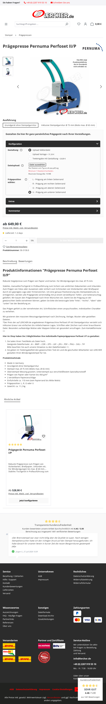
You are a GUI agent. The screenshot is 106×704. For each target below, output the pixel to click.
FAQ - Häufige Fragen (12, 615)
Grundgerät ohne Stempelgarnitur (20, 125)
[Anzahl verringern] (6, 240)
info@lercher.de (82, 658)
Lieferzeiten (8, 590)
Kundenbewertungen (12, 586)
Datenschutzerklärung (83, 576)
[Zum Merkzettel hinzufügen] (43, 436)
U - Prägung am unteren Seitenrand (49, 192)
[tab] (10, 261)
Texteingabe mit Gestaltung (49, 158)
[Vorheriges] (18, 86)
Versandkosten (54, 697)
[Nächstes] (101, 86)
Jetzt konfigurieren (28, 500)
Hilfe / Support (9, 579)
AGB (40, 576)
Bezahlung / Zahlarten (13, 576)
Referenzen (8, 622)
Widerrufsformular (82, 583)
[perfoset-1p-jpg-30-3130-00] (59, 86)
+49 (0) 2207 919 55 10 (84, 664)
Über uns (7, 626)
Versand (6, 593)
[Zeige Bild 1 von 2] (57, 114)
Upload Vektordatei (41, 150)
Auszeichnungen (10, 612)
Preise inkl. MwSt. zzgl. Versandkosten (20, 228)
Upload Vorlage (43, 154)
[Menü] (6, 24)
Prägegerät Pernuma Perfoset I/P (26, 451)
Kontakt (6, 583)
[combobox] (39, 24)
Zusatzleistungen (46, 619)
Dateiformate (44, 612)
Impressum (43, 579)
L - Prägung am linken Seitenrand (48, 179)
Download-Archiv (46, 615)
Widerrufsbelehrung (82, 579)
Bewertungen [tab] (25, 261)
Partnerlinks (8, 619)
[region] (53, 86)
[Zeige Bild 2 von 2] (61, 114)
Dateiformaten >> (61, 347)
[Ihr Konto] (85, 24)
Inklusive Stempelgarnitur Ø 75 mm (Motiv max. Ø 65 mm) (68, 125)
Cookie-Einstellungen (62, 689)
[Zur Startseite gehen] (53, 14)
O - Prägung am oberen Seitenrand (49, 188)
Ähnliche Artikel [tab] (12, 399)
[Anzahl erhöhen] (27, 240)
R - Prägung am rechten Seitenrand (49, 183)
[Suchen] (66, 24)
